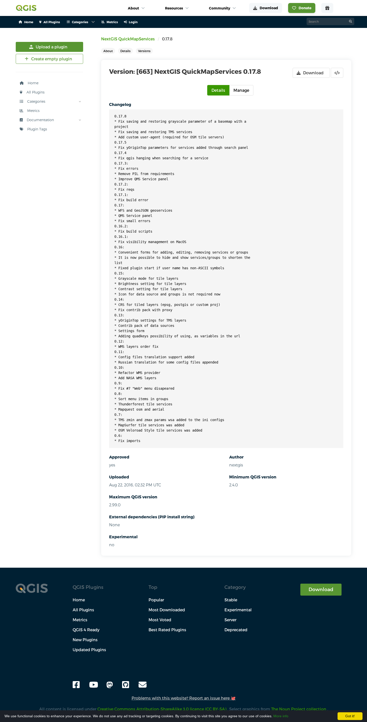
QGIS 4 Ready (86, 629)
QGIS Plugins (88, 587)
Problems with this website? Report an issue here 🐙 (184, 698)
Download (321, 589)
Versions (144, 51)
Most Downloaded (167, 609)
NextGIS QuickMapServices (128, 38)
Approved (119, 456)
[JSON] (337, 73)
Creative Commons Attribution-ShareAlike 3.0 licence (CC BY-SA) (162, 709)
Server (230, 619)
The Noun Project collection (299, 709)
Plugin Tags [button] (36, 129)
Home (32, 83)
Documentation (40, 120)
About (108, 51)
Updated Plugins (89, 649)
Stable (230, 599)
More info (280, 716)
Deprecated (235, 629)
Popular (156, 599)
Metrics (32, 110)
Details (125, 51)
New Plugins (85, 639)
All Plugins (34, 92)
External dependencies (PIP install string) (151, 516)
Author (236, 456)
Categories (35, 101)
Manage (241, 90)
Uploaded (119, 476)
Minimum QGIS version (252, 476)
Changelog (120, 104)
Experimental (123, 536)
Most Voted (160, 619)
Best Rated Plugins (167, 629)
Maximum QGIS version (133, 496)
